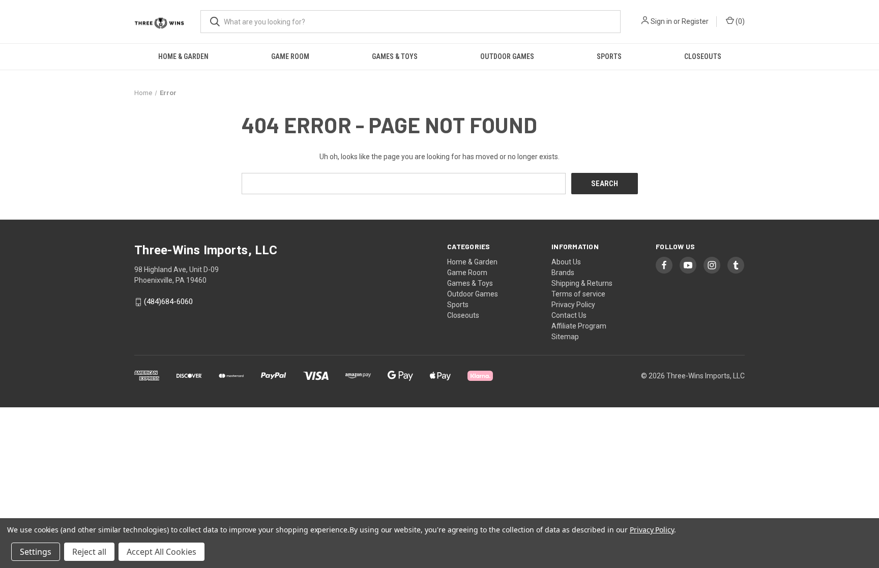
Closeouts (702, 56)
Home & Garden (183, 56)
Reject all (89, 551)
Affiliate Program (578, 326)
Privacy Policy (573, 305)
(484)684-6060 (168, 302)
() (739, 21)
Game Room (290, 56)
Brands (562, 272)
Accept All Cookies (161, 551)
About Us (566, 262)
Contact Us (569, 315)
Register (695, 21)
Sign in (661, 21)
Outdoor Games (507, 56)
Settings (35, 551)
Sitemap (565, 337)
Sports (609, 56)
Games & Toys (395, 56)
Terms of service (578, 294)
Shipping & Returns (581, 283)
